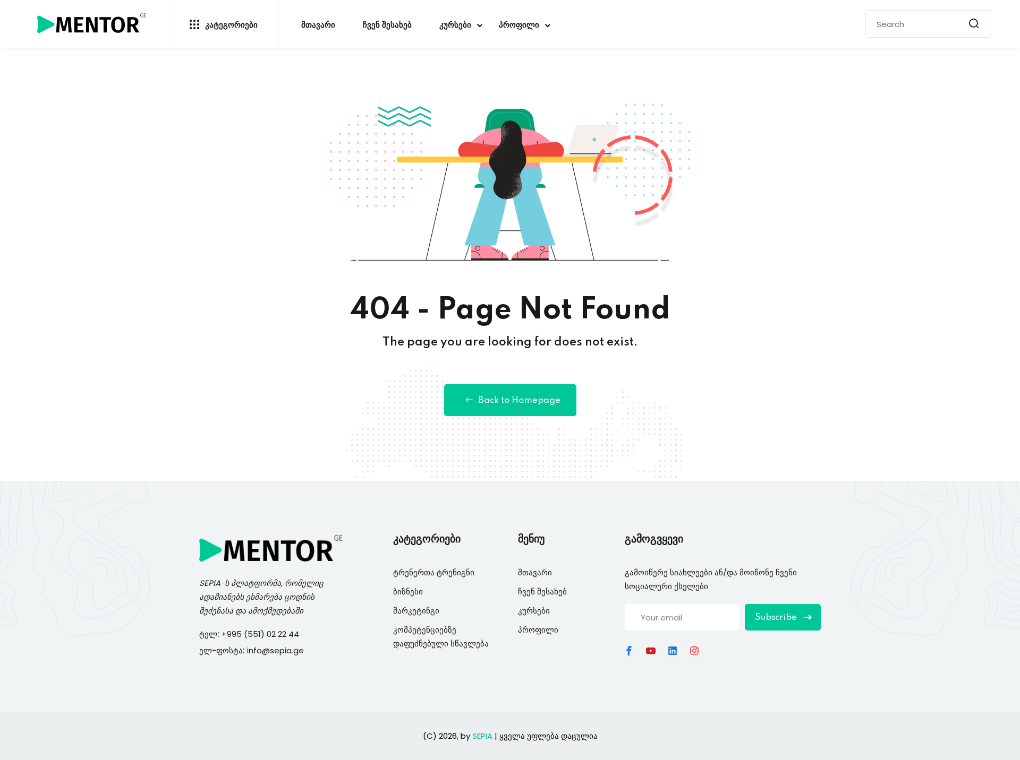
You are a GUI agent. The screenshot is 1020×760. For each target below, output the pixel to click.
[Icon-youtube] (650, 650)
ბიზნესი (408, 591)
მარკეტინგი (416, 610)
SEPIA (209, 583)
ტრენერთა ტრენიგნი (433, 572)
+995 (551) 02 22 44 (261, 634)
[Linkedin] (672, 650)
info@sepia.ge (275, 650)
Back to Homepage (519, 400)
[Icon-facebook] (629, 650)
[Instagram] (694, 650)
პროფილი (519, 25)
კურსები (455, 25)
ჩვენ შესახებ (387, 25)
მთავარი (318, 25)
